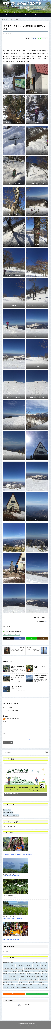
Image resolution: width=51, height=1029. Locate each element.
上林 (36, 965)
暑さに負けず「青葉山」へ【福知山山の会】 (11, 875)
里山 (34, 987)
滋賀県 (42, 979)
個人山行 (7, 971)
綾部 (25, 984)
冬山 (20, 971)
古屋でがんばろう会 (10, 973)
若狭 (5, 987)
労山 (27, 971)
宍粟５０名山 (42, 976)
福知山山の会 (6, 810)
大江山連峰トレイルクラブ (26, 976)
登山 (22, 982)
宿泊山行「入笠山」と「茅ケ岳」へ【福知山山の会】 (13, 918)
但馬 (43, 968)
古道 (22, 973)
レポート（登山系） (14, 19)
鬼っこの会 (43, 987)
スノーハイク (8, 965)
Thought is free (33, 1025)
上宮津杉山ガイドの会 (23, 965)
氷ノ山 (33, 979)
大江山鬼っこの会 (8, 812)
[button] (5, 777)
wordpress (20, 962)
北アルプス (36, 971)
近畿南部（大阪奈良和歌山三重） (20, 987)
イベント (30, 962)
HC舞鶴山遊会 (8, 962)
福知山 (42, 982)
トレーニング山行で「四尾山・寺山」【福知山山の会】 (17, 677)
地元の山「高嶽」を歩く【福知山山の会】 (11, 939)
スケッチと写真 (41, 962)
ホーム (5, 19)
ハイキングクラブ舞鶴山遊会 (11, 815)
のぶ (46, 621)
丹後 (44, 965)
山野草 (6, 979)
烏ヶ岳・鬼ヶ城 (9, 982)
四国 (29, 973)
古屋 (44, 971)
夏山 (5, 976)
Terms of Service (39, 739)
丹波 (18, 968)
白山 (31, 982)
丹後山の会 (7, 968)
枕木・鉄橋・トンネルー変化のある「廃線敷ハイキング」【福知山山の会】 (17, 854)
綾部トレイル (35, 984)
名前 (4, 733)
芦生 (44, 984)
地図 (37, 973)
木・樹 (23, 979)
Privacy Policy (30, 739)
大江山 (13, 976)
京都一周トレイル (30, 968)
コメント (5, 721)
